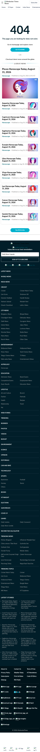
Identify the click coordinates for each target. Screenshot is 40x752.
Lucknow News (25, 339)
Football (22, 490)
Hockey (3, 493)
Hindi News (23, 597)
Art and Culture (6, 403)
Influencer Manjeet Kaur (27, 550)
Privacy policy (5, 683)
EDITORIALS (5, 470)
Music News (5, 362)
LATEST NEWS (6, 281)
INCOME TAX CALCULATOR (10, 541)
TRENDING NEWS (7, 546)
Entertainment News (7, 593)
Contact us (17, 679)
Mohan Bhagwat (6, 550)
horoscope (6, 76)
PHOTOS (4, 439)
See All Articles (20, 230)
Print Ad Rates (18, 686)
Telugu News (5, 597)
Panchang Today (6, 574)
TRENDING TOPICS (7, 579)
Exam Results (5, 394)
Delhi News (4, 331)
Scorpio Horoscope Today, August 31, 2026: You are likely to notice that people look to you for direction (28, 652)
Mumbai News (5, 342)
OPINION (4, 465)
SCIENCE (4, 460)
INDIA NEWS (5, 292)
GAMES (3, 528)
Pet (2, 417)
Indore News (5, 335)
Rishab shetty (24, 561)
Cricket (18, 7)
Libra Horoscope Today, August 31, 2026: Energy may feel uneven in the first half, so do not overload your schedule (10, 666)
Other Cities (24, 349)
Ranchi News (5, 349)
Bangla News (24, 593)
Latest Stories (7, 608)
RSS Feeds (17, 690)
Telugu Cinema (24, 590)
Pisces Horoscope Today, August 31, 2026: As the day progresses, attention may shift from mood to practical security (29, 626)
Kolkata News (5, 339)
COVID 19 (4, 523)
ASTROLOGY (5, 374)
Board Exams (24, 387)
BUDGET (4, 449)
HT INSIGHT (5, 507)
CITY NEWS (5, 320)
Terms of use (31, 679)
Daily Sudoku (5, 532)
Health (3, 410)
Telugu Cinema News (7, 365)
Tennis (22, 493)
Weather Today (18, 683)
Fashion (3, 407)
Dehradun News (25, 328)
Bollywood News (6, 358)
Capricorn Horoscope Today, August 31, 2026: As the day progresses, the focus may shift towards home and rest (28, 638)
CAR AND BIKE (6, 475)
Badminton (4, 490)
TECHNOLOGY (6, 481)
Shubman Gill (24, 304)
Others (3, 497)
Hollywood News (25, 358)
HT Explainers (24, 601)
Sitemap (3, 690)
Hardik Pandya (24, 308)
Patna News (5, 346)
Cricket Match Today (26, 301)
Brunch (22, 403)
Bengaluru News (6, 324)
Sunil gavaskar (24, 557)
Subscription (5, 686)
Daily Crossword (25, 532)
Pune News (23, 346)
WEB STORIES (5, 423)
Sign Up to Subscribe (20, 268)
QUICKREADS (5, 518)
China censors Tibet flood (9, 553)
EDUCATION (5, 383)
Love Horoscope (6, 570)
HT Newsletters (32, 683)
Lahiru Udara (24, 315)
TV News (23, 365)
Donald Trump (5, 561)
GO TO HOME (20, 49)
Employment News (26, 391)
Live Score (4, 304)
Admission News (6, 387)
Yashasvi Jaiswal (6, 312)
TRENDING (4, 428)
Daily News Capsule (8, 262)
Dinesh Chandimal (7, 315)
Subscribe (34, 2)
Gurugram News (25, 331)
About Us (4, 679)
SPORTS (3, 486)
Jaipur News (24, 335)
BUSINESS (4, 433)
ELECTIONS (5, 513)
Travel (22, 414)
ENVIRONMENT (6, 454)
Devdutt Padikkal (6, 308)
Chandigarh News (6, 328)
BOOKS (3, 502)
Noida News (24, 342)
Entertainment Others (27, 369)
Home (4, 7)
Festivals (22, 407)
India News (26, 7)
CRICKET (4, 297)
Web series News (6, 369)
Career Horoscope (25, 564)
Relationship (5, 414)
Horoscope (4, 378)
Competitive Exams (7, 391)
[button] (2, 2)
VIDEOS (3, 444)
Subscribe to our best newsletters (20, 258)
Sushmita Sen (24, 553)
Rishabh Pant (24, 312)
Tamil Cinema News (26, 362)
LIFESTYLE (4, 399)
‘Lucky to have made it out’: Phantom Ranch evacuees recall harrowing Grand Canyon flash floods (29, 615)
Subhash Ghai (5, 557)
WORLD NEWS (6, 287)
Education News (25, 394)
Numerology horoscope (27, 570)
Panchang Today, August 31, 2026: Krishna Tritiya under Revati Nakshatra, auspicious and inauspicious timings (9, 615)
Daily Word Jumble (7, 536)
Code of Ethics (31, 686)
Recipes (22, 410)
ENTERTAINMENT (7, 355)
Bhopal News (24, 324)
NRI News (4, 601)
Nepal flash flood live (26, 574)
